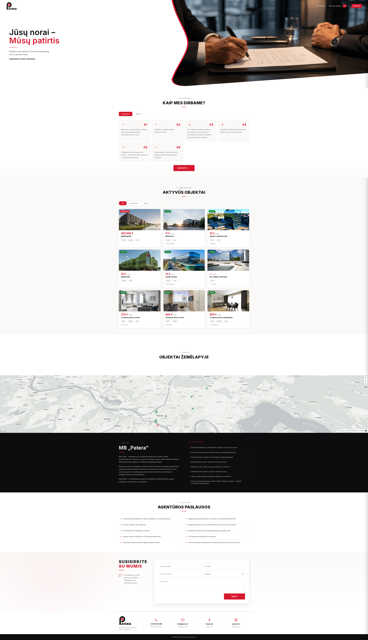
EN (348, 6)
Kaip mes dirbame (335, 6)
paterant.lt (236, 624)
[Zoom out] (365, 380)
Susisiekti (356, 6)
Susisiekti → (183, 168)
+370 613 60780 (156, 624)
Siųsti (235, 596)
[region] (184, 404)
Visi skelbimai (321, 6)
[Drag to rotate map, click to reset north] (365, 383)
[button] (157, 425)
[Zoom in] (365, 377)
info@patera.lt (182, 624)
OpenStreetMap (360, 430)
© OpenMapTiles (348, 430)
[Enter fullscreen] (365, 387)
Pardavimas (126, 114)
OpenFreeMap (340, 430)
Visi (122, 203)
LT (344, 6)
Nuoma (138, 114)
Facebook (209, 624)
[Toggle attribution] (366, 431)
